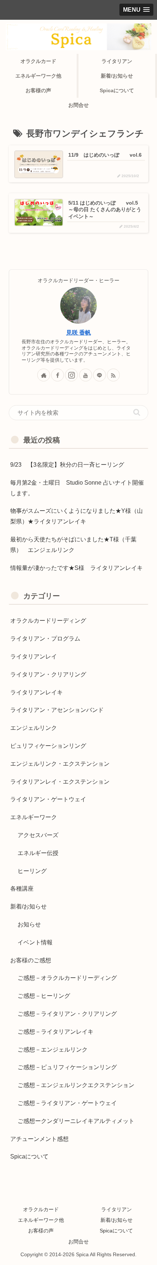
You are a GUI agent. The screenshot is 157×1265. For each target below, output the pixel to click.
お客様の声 (41, 1231)
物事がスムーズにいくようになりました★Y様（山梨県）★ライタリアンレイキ (76, 516)
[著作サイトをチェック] (43, 375)
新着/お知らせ (116, 1220)
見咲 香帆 (78, 332)
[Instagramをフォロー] (71, 375)
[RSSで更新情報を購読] (113, 375)
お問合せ (78, 1242)
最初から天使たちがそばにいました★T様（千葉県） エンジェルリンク (73, 544)
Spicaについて (116, 1231)
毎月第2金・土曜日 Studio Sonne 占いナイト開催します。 (77, 487)
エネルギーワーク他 (41, 1220)
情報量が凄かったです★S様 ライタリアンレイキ (76, 568)
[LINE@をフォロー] (99, 375)
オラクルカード (41, 1209)
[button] (136, 412)
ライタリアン (116, 1209)
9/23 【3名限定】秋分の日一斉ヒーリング (67, 465)
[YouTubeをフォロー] (85, 375)
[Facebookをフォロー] (57, 375)
